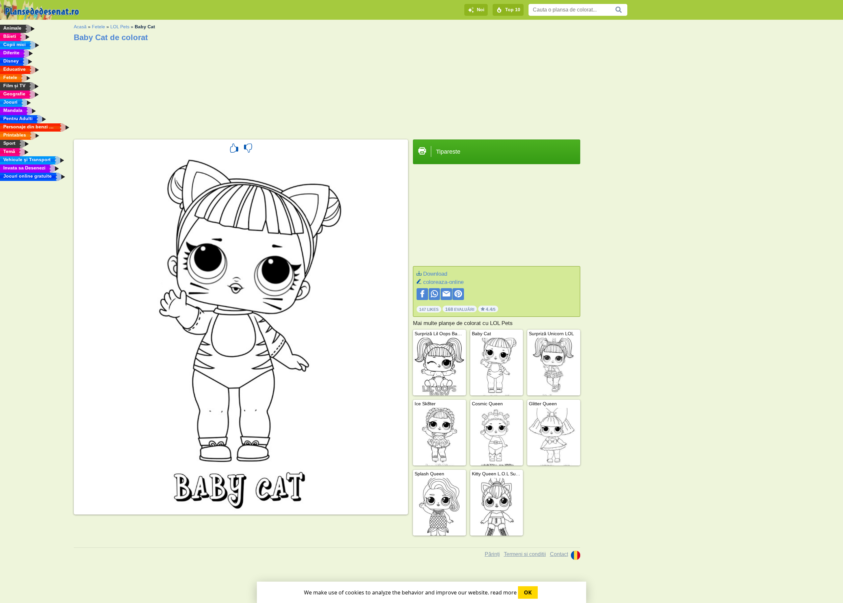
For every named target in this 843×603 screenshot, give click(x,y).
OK (528, 592)
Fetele (98, 26)
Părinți (492, 554)
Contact (559, 554)
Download (435, 274)
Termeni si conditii (525, 554)
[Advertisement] (271, 88)
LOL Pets (119, 26)
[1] (234, 149)
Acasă (80, 26)
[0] (248, 149)
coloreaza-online (443, 282)
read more (503, 592)
